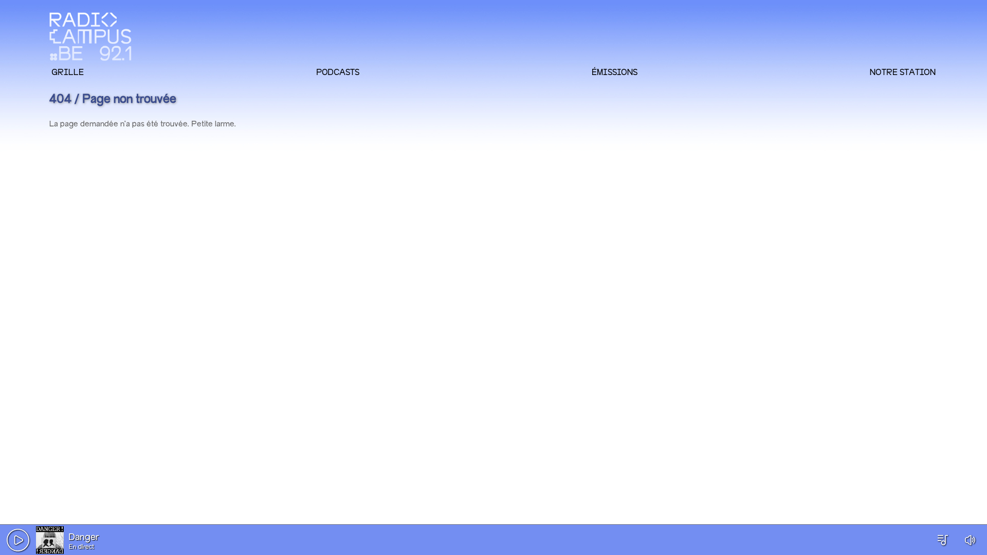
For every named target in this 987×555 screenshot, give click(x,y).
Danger (84, 537)
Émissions (614, 72)
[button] (18, 540)
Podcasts (337, 72)
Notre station (903, 72)
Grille (67, 72)
